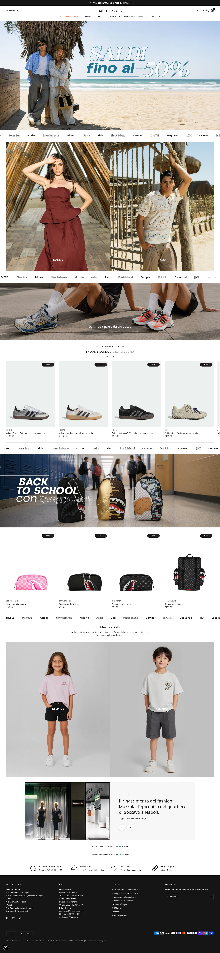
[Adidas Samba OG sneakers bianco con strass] (30, 394)
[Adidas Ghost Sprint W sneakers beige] (189, 394)
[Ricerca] (207, 10)
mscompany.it (102, 941)
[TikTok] (21, 918)
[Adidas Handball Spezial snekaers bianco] (83, 394)
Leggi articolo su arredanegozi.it (134, 818)
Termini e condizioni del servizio (126, 889)
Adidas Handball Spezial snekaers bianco (77, 433)
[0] (212, 10)
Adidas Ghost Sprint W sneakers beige (182, 433)
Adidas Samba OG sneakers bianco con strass (26, 433)
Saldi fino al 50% (69, 16)
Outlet (154, 16)
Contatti (115, 911)
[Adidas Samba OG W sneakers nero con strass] (136, 394)
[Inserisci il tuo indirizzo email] (211, 897)
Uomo (100, 16)
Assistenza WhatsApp (68, 917)
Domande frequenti (120, 904)
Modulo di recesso (120, 915)
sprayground (12, 601)
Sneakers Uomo (123, 351)
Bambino (128, 16)
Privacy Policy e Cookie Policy (125, 893)
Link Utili (116, 884)
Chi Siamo (116, 908)
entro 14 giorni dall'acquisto (92, 870)
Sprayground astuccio (16, 604)
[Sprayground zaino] (189, 565)
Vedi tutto (110, 356)
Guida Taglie (166, 870)
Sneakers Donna (97, 351)
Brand (141, 16)
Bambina (113, 16)
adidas (9, 430)
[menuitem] (70, 16)
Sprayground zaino (173, 604)
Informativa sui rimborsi (122, 900)
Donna (87, 16)
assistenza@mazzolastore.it (71, 911)
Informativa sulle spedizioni (124, 897)
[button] (6, 947)
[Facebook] (9, 918)
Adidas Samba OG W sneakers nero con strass (132, 433)
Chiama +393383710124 (70, 914)
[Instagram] (15, 918)
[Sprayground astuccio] (30, 565)
